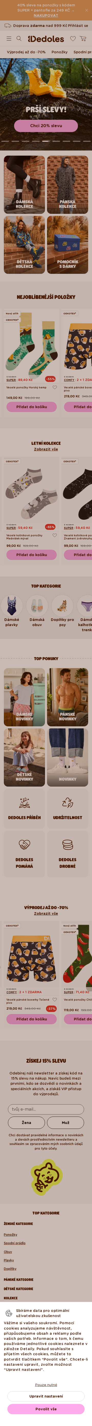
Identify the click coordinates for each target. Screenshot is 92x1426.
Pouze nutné (46, 1385)
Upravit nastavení (46, 1396)
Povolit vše (46, 1409)
